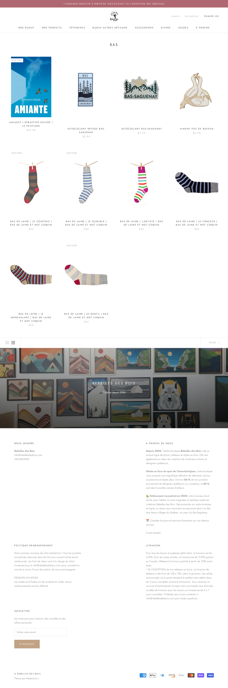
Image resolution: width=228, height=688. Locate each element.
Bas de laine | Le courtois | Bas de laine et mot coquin (31, 223)
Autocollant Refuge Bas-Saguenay (86, 130)
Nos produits (52, 27)
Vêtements (77, 27)
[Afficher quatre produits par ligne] (13, 342)
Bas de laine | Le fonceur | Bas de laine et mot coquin (197, 223)
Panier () (211, 16)
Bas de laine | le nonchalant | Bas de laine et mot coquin (31, 317)
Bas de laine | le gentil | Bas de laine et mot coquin (86, 315)
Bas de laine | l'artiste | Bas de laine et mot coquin (141, 223)
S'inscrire (27, 644)
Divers (166, 27)
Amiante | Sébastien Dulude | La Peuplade (31, 124)
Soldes (183, 27)
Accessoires (144, 27)
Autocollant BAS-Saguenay (141, 128)
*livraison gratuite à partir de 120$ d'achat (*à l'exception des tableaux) (114, 3)
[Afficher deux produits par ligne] (7, 342)
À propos (203, 27)
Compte (175, 16)
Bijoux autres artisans (110, 27)
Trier (213, 342)
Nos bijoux (26, 27)
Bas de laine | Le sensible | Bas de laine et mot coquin (86, 223)
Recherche (192, 16)
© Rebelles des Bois (27, 673)
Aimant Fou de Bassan (197, 128)
